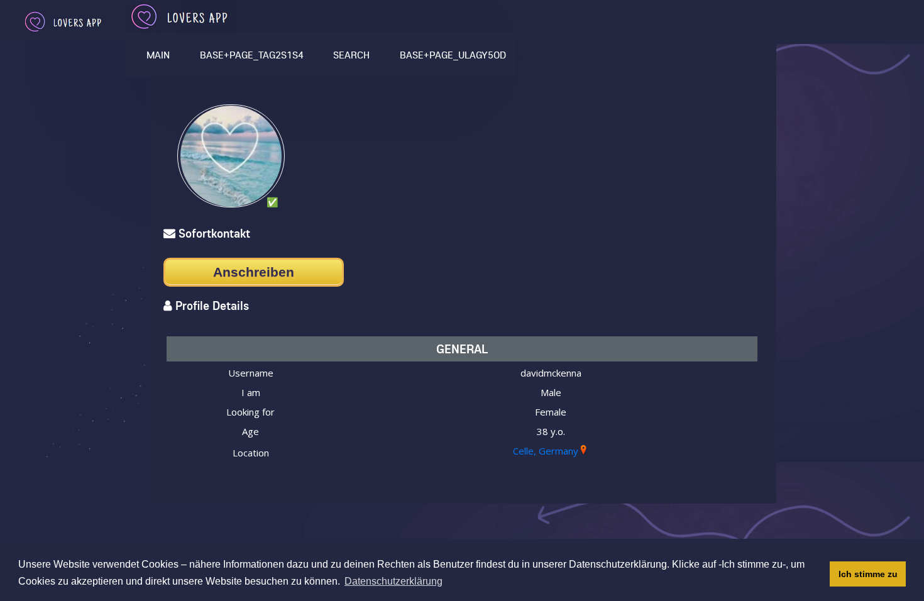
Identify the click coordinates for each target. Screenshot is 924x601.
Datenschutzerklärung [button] (393, 581)
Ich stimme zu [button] (868, 574)
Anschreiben (253, 272)
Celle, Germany (545, 450)
